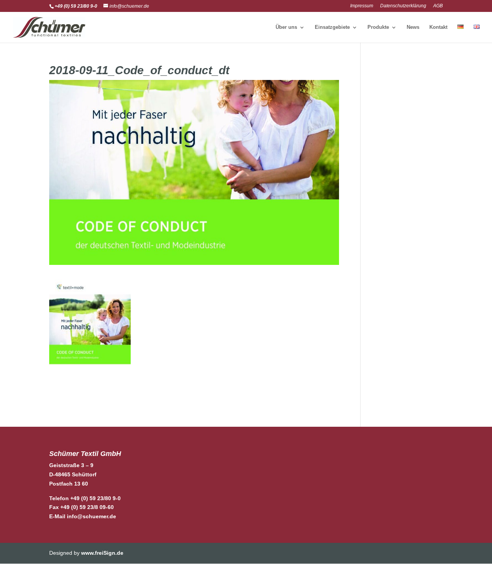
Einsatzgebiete (332, 27)
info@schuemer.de (91, 516)
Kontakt (438, 27)
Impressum (361, 5)
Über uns (286, 27)
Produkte (378, 27)
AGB (438, 5)
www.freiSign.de (102, 553)
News (413, 27)
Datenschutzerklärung (403, 5)
